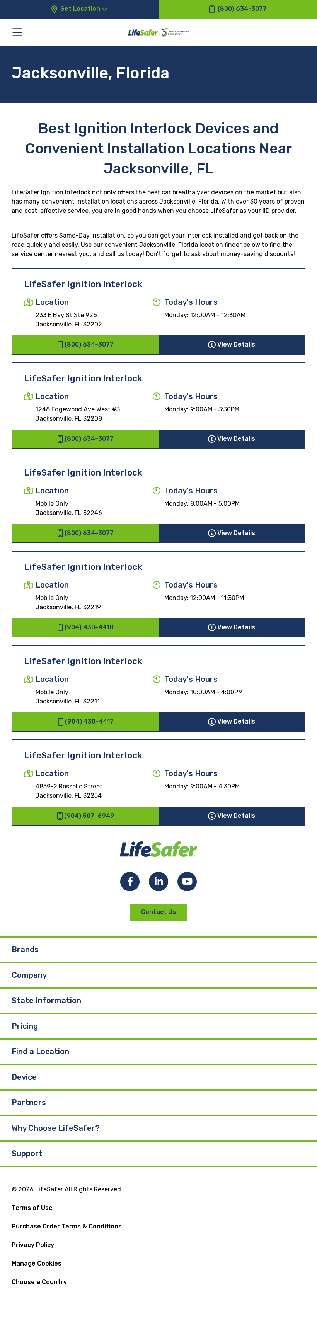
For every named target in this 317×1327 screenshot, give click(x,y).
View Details (236, 344)
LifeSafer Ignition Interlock (83, 284)
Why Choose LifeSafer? (56, 1128)
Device (24, 1077)
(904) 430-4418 (89, 627)
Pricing (25, 1026)
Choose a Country (39, 1282)
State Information (46, 1000)
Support (27, 1153)
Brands (25, 949)
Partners (29, 1102)
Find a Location (40, 1051)
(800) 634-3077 (89, 344)
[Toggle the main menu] (17, 32)
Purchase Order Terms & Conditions (67, 1226)
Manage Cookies (36, 1263)
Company (29, 975)
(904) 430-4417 (89, 721)
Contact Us (158, 912)
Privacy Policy (33, 1245)
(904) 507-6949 (89, 815)
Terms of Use (32, 1207)
